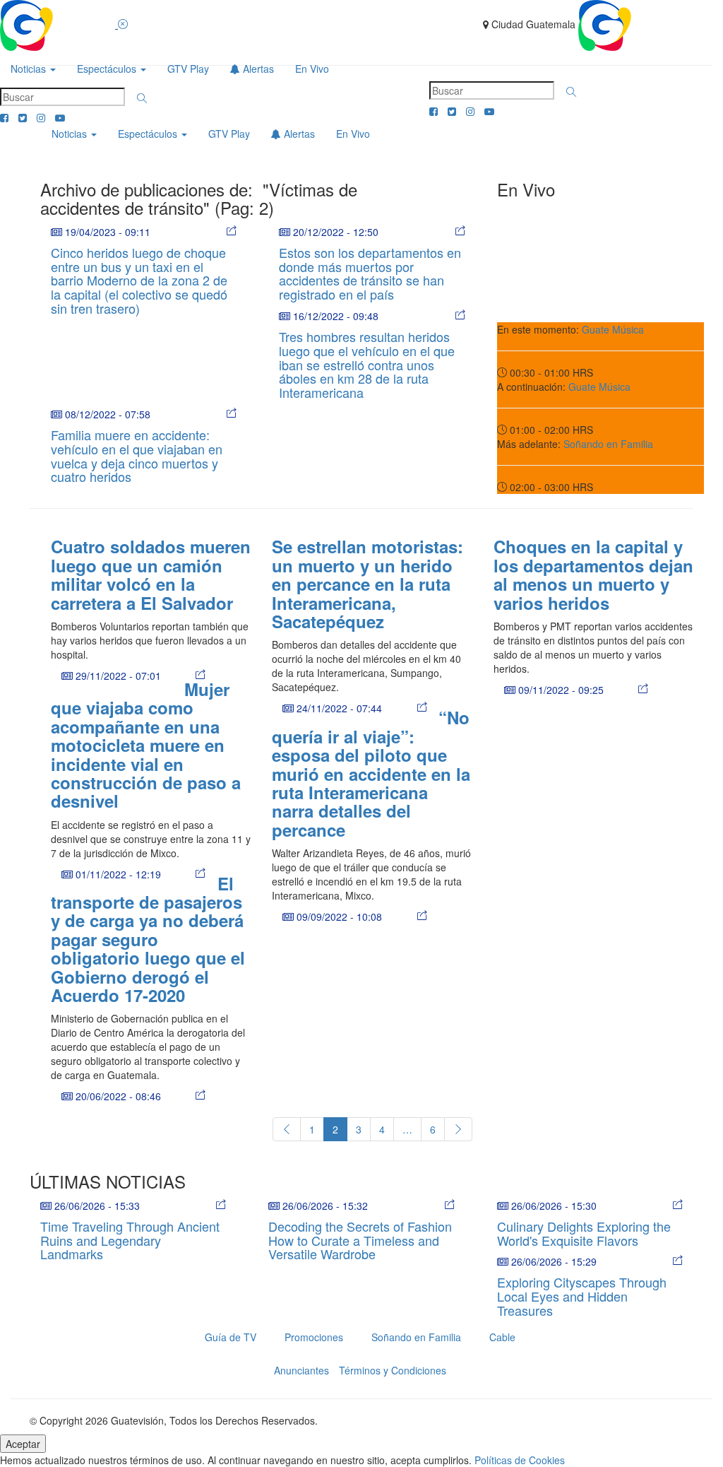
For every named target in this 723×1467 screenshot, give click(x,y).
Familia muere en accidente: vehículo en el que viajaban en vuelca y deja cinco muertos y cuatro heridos (136, 455)
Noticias (30, 68)
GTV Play (188, 68)
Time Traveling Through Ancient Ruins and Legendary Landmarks (130, 1240)
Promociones (314, 1337)
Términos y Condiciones (392, 1370)
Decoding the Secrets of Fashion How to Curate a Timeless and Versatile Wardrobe (360, 1240)
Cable (502, 1337)
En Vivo (312, 68)
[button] (142, 98)
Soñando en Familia (608, 444)
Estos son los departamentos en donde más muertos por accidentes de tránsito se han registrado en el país (370, 273)
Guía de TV (230, 1337)
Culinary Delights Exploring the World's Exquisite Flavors (584, 1233)
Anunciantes (301, 1370)
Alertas (257, 68)
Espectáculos (108, 68)
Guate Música (613, 329)
